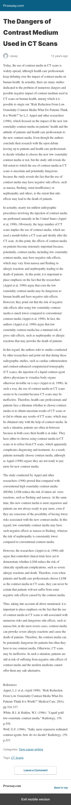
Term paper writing (31, 749)
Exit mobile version (35, 799)
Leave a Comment (36, 770)
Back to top (61, 787)
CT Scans (17, 757)
